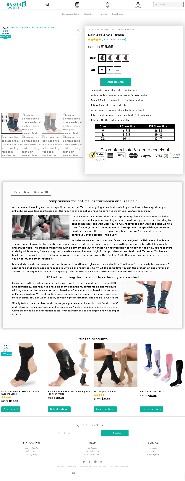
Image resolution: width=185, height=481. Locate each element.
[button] (78, 30)
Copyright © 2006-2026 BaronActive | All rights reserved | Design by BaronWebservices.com (92, 466)
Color (93, 58)
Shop (97, 29)
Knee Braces (89, 14)
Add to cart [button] (11, 409)
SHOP (47, 8)
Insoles (104, 14)
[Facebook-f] (89, 461)
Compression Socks (70, 14)
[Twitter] (84, 461)
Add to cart (115, 82)
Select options (59, 409)
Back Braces (117, 14)
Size (93, 70)
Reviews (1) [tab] (41, 192)
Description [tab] (21, 192)
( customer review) (114, 39)
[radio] (102, 58)
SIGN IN (138, 8)
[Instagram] (101, 461)
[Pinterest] (95, 461)
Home (90, 29)
